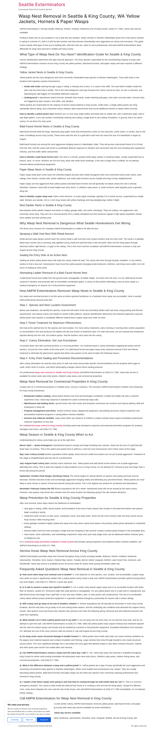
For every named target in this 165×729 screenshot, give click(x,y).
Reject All (29, 720)
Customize (15, 720)
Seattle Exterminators (42, 4)
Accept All (44, 720)
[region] (29, 713)
